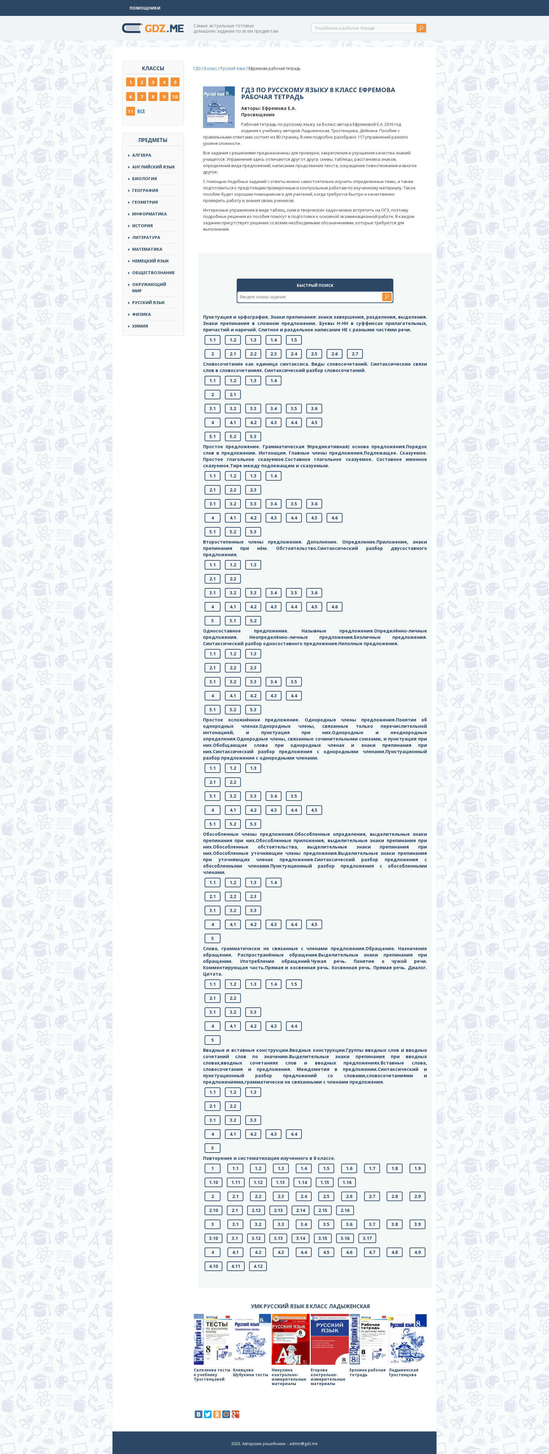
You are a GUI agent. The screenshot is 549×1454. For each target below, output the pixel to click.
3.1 (212, 408)
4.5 (314, 422)
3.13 (278, 1238)
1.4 (273, 340)
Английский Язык (153, 167)
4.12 (258, 1266)
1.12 (258, 1182)
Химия (140, 326)
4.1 (233, 422)
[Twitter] (208, 1414)
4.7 (372, 1252)
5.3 (253, 436)
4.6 (334, 518)
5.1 (212, 436)
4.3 (273, 422)
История (142, 225)
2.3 (273, 354)
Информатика (149, 214)
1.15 (324, 1182)
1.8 (394, 1168)
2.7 (355, 354)
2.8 (394, 1196)
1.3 (253, 340)
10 (175, 96)
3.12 (256, 1238)
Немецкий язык (150, 261)
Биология (144, 178)
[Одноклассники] (217, 1414)
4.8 (394, 1252)
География (145, 190)
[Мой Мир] (226, 1414)
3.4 (273, 408)
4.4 (294, 422)
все (141, 111)
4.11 (235, 1266)
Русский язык (148, 302)
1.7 (372, 1168)
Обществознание (153, 272)
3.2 (233, 408)
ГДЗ (197, 68)
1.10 (213, 1182)
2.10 (213, 1210)
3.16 (345, 1238)
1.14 (302, 1182)
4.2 (253, 422)
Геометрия (145, 202)
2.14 (300, 1210)
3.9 (417, 1224)
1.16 (346, 1182)
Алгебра (141, 155)
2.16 (345, 1210)
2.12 (256, 1210)
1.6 (349, 1168)
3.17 (367, 1238)
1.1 (212, 340)
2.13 (278, 1210)
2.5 (314, 354)
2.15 (322, 1210)
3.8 (394, 1224)
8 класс (210, 68)
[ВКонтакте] (198, 1414)
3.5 (294, 408)
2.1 (233, 354)
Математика (147, 249)
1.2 (233, 340)
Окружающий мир (149, 287)
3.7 (372, 1224)
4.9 (417, 1252)
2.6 (334, 354)
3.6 (314, 408)
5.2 (233, 436)
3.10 (213, 1238)
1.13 (280, 1182)
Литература (146, 237)
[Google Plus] (235, 1414)
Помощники (145, 8)
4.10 (213, 1266)
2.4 (294, 354)
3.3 (253, 408)
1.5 (294, 340)
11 (130, 111)
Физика (141, 314)
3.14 (300, 1238)
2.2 (253, 354)
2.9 (417, 1196)
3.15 (322, 1238)
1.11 (235, 1182)
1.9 (417, 1168)
